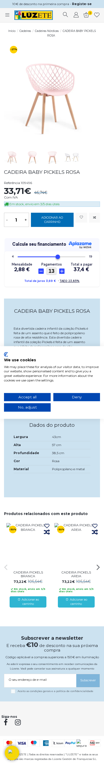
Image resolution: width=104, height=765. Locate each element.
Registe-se (82, 4)
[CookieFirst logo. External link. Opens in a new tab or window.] (6, 354)
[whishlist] (97, 15)
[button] (12, 753)
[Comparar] (47, 532)
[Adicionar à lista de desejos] (81, 218)
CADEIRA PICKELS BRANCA (28, 574)
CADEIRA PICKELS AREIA (76, 574)
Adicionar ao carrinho (52, 220)
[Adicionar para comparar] (94, 218)
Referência (12, 183)
